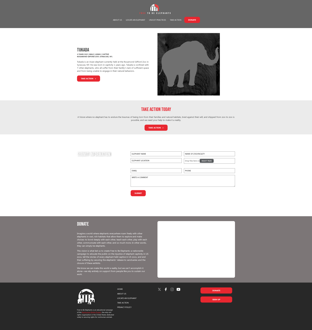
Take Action (175, 20)
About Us (117, 20)
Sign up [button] (216, 299)
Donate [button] (216, 290)
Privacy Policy (124, 307)
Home (120, 289)
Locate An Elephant (126, 298)
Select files (207, 161)
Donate (192, 20)
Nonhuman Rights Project (91, 312)
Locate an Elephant (135, 20)
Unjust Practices (157, 20)
